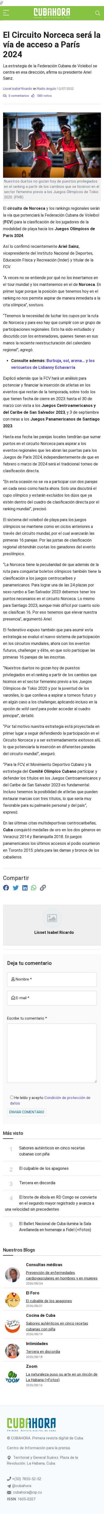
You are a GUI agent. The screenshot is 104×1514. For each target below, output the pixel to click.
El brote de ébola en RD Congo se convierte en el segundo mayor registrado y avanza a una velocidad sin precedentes (51, 1203)
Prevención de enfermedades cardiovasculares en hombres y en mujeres (61, 1275)
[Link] (43, 888)
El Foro (32, 1293)
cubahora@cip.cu (27, 1492)
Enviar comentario (26, 1112)
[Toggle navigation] (97, 13)
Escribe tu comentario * (27, 1018)
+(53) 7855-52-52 (26, 1479)
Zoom (31, 1366)
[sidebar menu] (6, 13)
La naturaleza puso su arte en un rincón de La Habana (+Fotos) (61, 1377)
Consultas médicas (44, 1264)
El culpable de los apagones (44, 1168)
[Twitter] (16, 888)
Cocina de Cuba (40, 1315)
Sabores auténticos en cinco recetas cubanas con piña (57, 1326)
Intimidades (37, 1343)
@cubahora (21, 1485)
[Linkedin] (25, 888)
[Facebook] (7, 888)
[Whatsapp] (34, 888)
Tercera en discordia (37, 1182)
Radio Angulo (46, 89)
